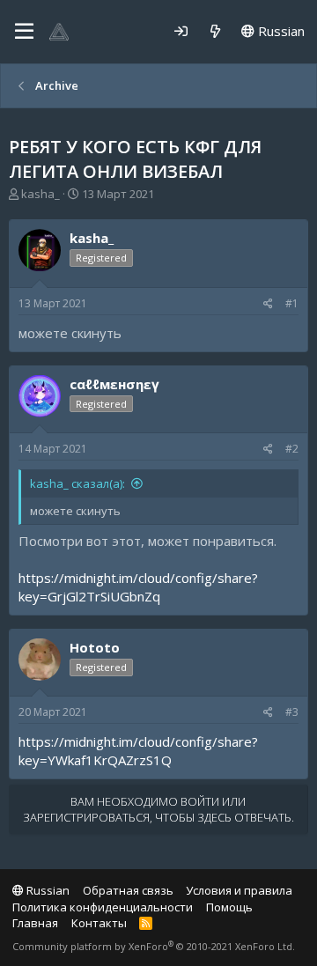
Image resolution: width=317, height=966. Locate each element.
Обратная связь (128, 890)
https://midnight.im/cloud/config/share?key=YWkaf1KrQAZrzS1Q (138, 751)
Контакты (99, 923)
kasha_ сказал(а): (77, 483)
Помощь (229, 907)
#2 (292, 448)
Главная (35, 923)
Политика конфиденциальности (102, 907)
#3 (292, 711)
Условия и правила (239, 890)
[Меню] (24, 31)
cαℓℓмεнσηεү (114, 384)
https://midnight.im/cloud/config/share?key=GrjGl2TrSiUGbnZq (138, 587)
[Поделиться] (268, 304)
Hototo (95, 647)
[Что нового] (215, 31)
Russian (279, 31)
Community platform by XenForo (153, 946)
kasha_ (40, 194)
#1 (292, 303)
